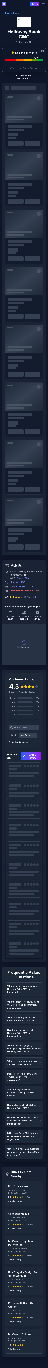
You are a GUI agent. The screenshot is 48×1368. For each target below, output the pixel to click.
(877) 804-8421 (17, 582)
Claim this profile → (24, 78)
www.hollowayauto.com (21, 586)
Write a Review (32, 756)
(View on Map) (23, 578)
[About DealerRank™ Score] (42, 51)
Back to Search (12, 13)
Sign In (35, 4)
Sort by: (14, 735)
